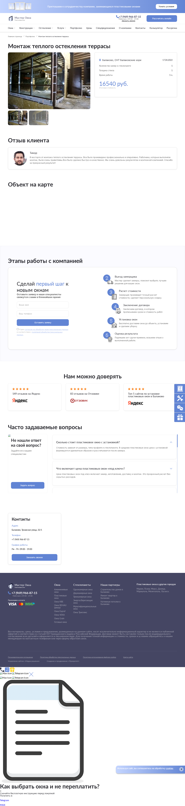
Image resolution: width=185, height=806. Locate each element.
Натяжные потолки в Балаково (110, 602)
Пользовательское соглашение (20, 657)
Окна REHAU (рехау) (60, 606)
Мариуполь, (142, 591)
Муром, (140, 588)
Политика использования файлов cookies (99, 657)
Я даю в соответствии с (42, 332)
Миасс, (154, 588)
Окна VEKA (59, 615)
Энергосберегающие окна (83, 601)
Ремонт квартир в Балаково (109, 596)
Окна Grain (59, 618)
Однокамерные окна (82, 589)
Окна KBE (58, 601)
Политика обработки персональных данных (58, 657)
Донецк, (161, 588)
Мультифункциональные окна (84, 607)
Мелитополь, (154, 591)
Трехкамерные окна (82, 596)
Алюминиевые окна (61, 590)
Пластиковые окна (60, 596)
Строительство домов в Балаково (112, 590)
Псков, (147, 588)
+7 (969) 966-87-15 (20, 539)
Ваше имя (24, 305)
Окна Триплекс (80, 612)
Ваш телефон (25, 313)
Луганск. (165, 591)
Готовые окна (60, 622)
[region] (114, 463)
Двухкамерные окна (82, 593)
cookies (169, 768)
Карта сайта (128, 657)
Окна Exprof (59, 611)
